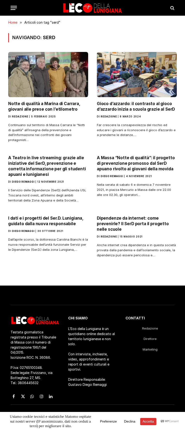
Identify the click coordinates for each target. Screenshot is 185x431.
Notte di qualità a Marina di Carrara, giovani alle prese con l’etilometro (44, 106)
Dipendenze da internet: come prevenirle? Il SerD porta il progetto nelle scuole (133, 224)
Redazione (20, 116)
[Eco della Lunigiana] (92, 8)
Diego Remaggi (23, 181)
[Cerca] (171, 7)
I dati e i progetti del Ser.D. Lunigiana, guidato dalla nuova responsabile (45, 221)
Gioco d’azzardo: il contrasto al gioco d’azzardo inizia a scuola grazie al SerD (137, 106)
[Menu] (14, 7)
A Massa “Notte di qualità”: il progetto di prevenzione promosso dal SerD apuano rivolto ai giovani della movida (136, 163)
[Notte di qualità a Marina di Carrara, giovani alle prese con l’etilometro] (48, 74)
